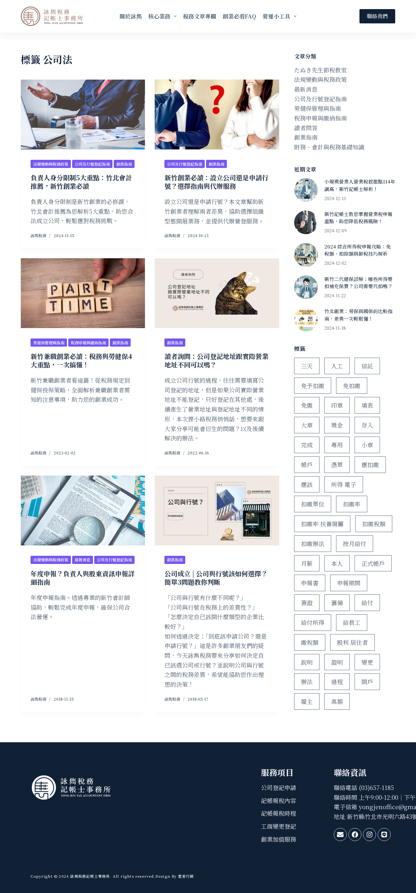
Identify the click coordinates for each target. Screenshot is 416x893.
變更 (367, 662)
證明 (337, 662)
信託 (367, 366)
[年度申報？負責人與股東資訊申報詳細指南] (83, 510)
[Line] (384, 834)
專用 (337, 444)
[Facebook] (354, 834)
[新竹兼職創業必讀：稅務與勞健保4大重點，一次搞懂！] (83, 293)
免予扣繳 (312, 385)
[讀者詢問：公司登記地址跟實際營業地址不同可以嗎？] (217, 293)
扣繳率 (351, 504)
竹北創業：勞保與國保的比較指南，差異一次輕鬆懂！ (358, 315)
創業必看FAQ (239, 16)
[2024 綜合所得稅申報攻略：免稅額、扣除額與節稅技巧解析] (306, 255)
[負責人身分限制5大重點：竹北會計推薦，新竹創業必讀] (83, 114)
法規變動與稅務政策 (50, 164)
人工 (337, 366)
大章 (307, 425)
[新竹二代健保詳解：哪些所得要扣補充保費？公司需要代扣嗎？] (306, 287)
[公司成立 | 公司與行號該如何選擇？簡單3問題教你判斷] (217, 510)
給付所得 (312, 622)
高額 (337, 701)
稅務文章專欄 (199, 16)
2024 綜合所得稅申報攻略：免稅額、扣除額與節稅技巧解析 (357, 250)
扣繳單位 (312, 504)
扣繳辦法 (312, 543)
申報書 (309, 583)
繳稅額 (309, 642)
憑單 (337, 464)
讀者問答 (306, 127)
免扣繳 (351, 385)
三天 (307, 366)
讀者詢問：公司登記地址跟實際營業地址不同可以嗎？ (216, 360)
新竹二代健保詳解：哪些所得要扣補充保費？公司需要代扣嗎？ (358, 282)
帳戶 (307, 464)
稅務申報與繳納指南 (88, 342)
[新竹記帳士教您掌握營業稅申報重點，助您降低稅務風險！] (306, 222)
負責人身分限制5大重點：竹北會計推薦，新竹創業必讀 (81, 182)
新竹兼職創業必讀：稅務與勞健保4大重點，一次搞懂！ (81, 360)
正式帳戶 (373, 563)
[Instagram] (369, 834)
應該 (307, 484)
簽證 (307, 602)
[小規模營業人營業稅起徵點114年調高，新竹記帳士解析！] (306, 190)
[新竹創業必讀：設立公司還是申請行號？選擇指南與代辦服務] (217, 114)
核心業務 (159, 16)
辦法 (307, 681)
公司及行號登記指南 (92, 164)
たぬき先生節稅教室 (320, 70)
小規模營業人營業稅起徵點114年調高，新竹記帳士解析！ (359, 185)
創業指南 (124, 164)
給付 (367, 602)
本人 (337, 563)
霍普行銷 (185, 876)
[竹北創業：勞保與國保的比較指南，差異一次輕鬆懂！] (306, 319)
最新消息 (82, 559)
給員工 (351, 622)
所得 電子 (343, 484)
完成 (307, 444)
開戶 (367, 681)
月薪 (307, 563)
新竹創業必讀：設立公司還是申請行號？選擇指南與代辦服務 (216, 182)
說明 (307, 662)
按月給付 (354, 543)
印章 (337, 405)
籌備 (337, 602)
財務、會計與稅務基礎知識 (329, 147)
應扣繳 (370, 464)
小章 (367, 444)
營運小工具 (276, 16)
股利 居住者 (352, 642)
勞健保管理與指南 (48, 342)
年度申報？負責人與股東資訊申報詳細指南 (83, 578)
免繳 (307, 405)
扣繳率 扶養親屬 (322, 523)
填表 (367, 405)
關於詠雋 (131, 16)
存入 (367, 425)
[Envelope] (340, 834)
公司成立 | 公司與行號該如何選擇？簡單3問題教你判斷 (215, 578)
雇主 (307, 701)
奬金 (337, 425)
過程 (337, 681)
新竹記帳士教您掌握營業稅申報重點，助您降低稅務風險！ (358, 217)
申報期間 (348, 583)
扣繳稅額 (373, 523)
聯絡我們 (377, 16)
